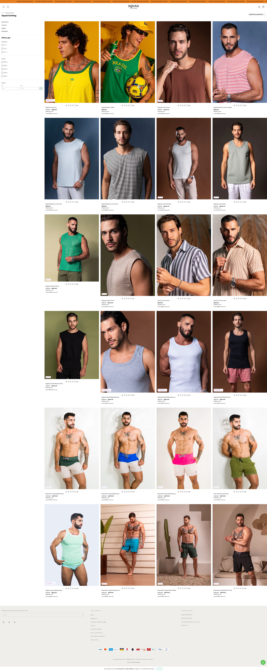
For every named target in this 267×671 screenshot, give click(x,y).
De (2, 85)
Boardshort (5, 22)
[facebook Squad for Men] (9, 622)
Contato (93, 625)
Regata (4, 28)
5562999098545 (186, 615)
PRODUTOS (94, 618)
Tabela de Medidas (96, 629)
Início (3, 13)
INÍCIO (92, 615)
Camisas (4, 25)
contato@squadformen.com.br (190, 622)
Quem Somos (94, 640)
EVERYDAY (5, 31)
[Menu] (4, 7)
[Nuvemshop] (133, 662)
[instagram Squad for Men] (4, 622)
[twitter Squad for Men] (15, 622)
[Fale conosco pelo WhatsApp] (263, 662)
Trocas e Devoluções (97, 632)
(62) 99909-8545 (186, 618)
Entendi (159, 668)
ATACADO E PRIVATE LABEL (98, 622)
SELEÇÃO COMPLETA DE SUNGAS (21, 1)
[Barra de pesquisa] (8, 7)
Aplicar (41, 88)
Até (21, 85)
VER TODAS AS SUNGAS (98, 636)
